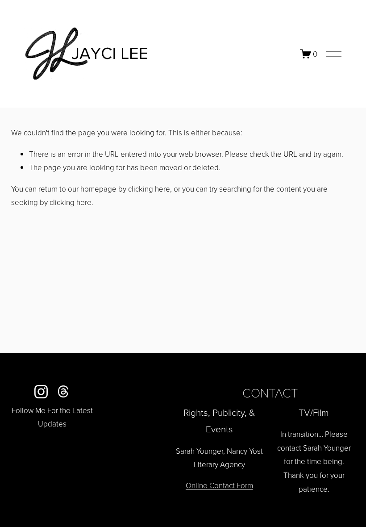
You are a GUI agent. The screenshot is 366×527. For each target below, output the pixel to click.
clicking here (149, 189)
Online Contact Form (219, 485)
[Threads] (63, 392)
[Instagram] (41, 392)
